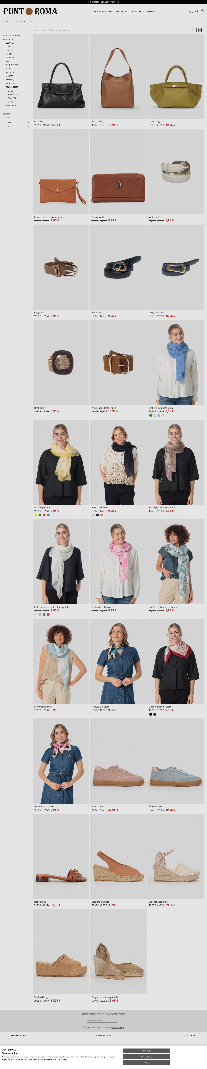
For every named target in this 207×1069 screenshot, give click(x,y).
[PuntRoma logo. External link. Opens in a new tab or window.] (9, 1050)
